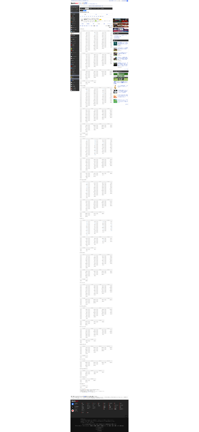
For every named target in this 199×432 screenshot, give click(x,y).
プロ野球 (83, 404)
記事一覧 (126, 104)
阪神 (107, 14)
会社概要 (95, 425)
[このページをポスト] (81, 10)
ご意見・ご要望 (113, 425)
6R (90, 16)
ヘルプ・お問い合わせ (120, 425)
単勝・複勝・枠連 (82, 25)
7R (92, 16)
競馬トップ (82, 8)
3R (84, 16)
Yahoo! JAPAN (111, 0)
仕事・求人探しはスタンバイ (101, 421)
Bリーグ (94, 404)
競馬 (98, 404)
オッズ (99, 23)
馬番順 (109, 25)
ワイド (89, 25)
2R (82, 16)
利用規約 (91, 425)
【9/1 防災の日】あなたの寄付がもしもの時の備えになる (79, 0)
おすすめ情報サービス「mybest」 (85, 422)
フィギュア (110, 403)
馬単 (91, 25)
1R (80, 16)
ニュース (94, 8)
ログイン (80, 3)
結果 (104, 23)
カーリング (121, 405)
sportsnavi (75, 401)
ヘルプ (115, 0)
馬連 (86, 25)
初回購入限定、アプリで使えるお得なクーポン (90, 3)
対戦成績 (88, 23)
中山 (85, 14)
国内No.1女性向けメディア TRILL (110, 421)
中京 (96, 14)
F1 (114, 403)
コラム (98, 8)
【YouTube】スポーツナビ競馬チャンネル (120, 35)
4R (86, 16)
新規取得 (86, 2)
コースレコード (109, 23)
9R (96, 16)
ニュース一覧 (126, 69)
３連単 (97, 25)
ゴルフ (104, 403)
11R (100, 16)
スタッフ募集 (109, 425)
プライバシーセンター (86, 425)
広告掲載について (103, 425)
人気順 (111, 25)
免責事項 (98, 425)
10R (98, 16)
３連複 (94, 25)
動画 (91, 8)
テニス (104, 405)
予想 (93, 23)
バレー (121, 403)
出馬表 (83, 23)
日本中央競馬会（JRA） (118, 36)
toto (87, 412)
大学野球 (83, 408)
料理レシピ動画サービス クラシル (92, 421)
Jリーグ (88, 404)
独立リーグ (83, 409)
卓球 (109, 405)
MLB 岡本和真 (124, 0)
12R (102, 16)
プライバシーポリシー (78, 425)
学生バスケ (94, 408)
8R (94, 16)
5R (88, 16)
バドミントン (116, 405)
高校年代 (88, 408)
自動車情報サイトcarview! (84, 421)
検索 (127, 1)
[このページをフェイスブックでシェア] (84, 10)
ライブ (83, 412)
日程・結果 (87, 8)
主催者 (85, 396)
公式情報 (102, 8)
